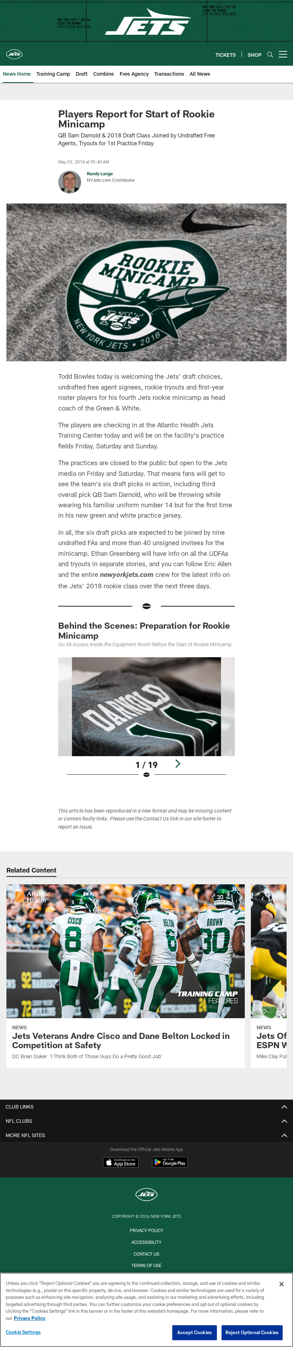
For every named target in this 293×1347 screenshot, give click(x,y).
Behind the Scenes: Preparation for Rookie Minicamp (144, 630)
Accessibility (146, 1242)
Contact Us (146, 1253)
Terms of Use (146, 1265)
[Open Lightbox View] (146, 722)
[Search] (270, 54)
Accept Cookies (194, 1332)
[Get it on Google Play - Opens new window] (170, 1166)
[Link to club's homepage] (14, 51)
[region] (146, 1310)
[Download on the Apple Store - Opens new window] (121, 1163)
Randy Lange (100, 173)
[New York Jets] (146, 1195)
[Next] (177, 763)
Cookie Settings (23, 1332)
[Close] (281, 1284)
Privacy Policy (146, 1230)
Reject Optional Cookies (252, 1332)
